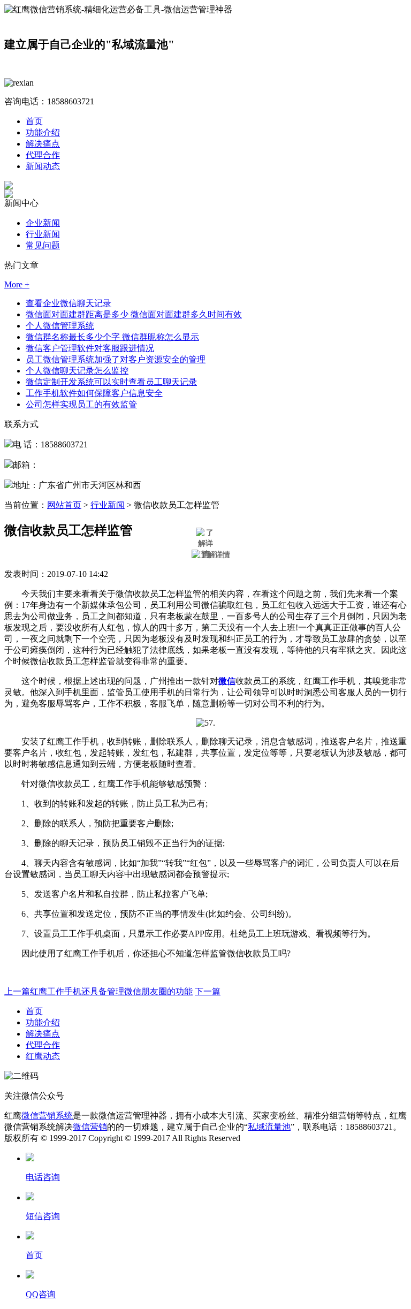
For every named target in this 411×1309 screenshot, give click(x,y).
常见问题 (43, 245)
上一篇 (98, 991)
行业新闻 (43, 234)
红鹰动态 (43, 1056)
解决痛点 (43, 143)
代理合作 (43, 154)
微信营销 (90, 1126)
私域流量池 (269, 1126)
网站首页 (64, 504)
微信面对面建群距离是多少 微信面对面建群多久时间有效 (134, 314)
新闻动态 (43, 166)
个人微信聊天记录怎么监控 (77, 370)
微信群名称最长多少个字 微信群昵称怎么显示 (112, 336)
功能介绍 (43, 132)
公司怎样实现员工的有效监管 (81, 404)
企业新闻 (43, 222)
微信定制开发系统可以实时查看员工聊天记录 (111, 381)
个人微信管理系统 (60, 325)
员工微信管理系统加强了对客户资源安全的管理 (116, 359)
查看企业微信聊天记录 (68, 303)
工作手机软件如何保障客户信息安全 (94, 393)
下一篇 (207, 991)
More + (16, 284)
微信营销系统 (47, 1115)
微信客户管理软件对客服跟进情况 (90, 348)
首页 (34, 121)
